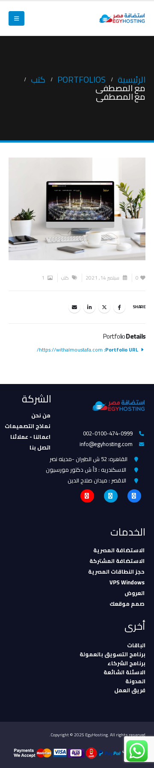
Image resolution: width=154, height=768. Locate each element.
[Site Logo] (121, 18)
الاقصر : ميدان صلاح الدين (97, 480)
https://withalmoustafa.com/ (70, 349)
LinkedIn (89, 307)
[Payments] (79, 752)
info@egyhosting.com (106, 444)
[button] (16, 18)
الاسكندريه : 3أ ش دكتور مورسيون (86, 469)
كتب (65, 278)
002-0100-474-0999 (108, 433)
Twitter (104, 307)
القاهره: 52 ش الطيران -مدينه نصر (88, 459)
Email (74, 307)
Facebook (119, 307)
